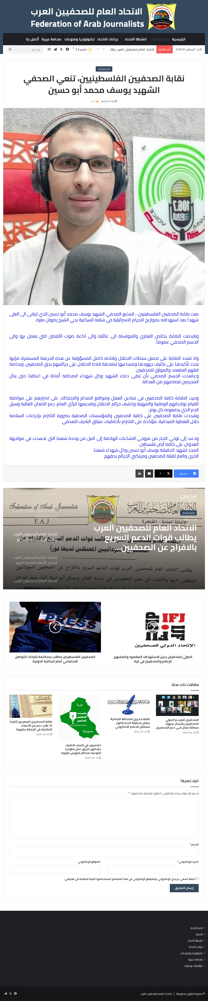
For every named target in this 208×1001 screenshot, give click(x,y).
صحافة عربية (51, 39)
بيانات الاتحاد (107, 39)
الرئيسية (178, 39)
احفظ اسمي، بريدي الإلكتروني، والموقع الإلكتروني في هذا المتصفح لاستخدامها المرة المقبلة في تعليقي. (129, 878)
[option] (104, 538)
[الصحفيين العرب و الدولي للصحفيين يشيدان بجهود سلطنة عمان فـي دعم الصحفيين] (177, 705)
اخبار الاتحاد (160, 39)
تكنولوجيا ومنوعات (79, 39)
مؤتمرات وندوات (193, 966)
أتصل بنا (32, 39)
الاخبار (199, 934)
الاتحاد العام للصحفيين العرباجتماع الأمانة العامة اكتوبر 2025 (145, 537)
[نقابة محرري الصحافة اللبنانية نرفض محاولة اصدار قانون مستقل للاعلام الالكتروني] (128, 705)
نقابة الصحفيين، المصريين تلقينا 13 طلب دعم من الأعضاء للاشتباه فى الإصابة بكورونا (31, 725)
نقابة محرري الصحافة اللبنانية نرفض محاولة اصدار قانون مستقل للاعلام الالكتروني (130, 722)
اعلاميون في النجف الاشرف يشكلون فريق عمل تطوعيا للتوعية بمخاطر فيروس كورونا (81, 749)
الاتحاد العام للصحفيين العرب (156, 993)
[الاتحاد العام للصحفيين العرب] (104, 16)
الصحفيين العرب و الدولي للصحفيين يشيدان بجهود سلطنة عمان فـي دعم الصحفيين (177, 723)
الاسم (194, 844)
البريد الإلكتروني (188, 861)
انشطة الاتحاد (136, 39)
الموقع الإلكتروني (89, 861)
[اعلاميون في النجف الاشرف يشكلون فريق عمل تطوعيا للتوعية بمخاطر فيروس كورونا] (79, 718)
